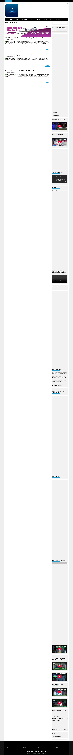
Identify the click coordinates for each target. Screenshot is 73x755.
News (11, 19)
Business (10, 52)
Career (31, 19)
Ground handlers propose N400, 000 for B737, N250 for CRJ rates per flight (23, 71)
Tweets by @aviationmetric (56, 736)
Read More (47, 49)
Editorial (58, 19)
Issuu (57, 729)
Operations (28, 52)
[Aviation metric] (6, 19)
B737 (19, 85)
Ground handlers (23, 52)
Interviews (24, 19)
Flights (45, 19)
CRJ (21, 85)
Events (38, 19)
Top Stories (14, 52)
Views (17, 19)
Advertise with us (57, 747)
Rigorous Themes (43, 753)
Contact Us (40, 747)
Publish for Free (66, 729)
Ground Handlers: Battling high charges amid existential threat (20, 55)
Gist (51, 19)
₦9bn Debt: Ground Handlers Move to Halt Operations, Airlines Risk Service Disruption (26, 38)
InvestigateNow (54, 376)
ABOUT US (24, 747)
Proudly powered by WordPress (31, 753)
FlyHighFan (54, 372)
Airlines (19, 52)
